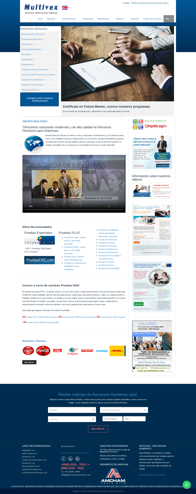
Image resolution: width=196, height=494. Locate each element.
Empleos (120, 19)
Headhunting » (28, 59)
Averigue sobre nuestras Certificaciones (40, 99)
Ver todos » (29, 362)
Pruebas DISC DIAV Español (112, 317)
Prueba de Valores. (107, 262)
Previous (64, 85)
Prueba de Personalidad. (109, 268)
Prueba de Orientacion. (109, 252)
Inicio (40, 19)
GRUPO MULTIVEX (35, 121)
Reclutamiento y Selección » (33, 34)
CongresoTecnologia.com (31, 469)
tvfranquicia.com (28, 463)
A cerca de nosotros (152, 19)
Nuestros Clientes (34, 340)
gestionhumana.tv (68, 446)
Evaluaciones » (28, 64)
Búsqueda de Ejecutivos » (32, 39)
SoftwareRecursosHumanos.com (34, 473)
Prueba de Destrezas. (108, 239)
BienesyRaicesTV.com (31, 466)
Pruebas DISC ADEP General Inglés (41, 317)
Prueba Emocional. (107, 243)
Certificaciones (69, 19)
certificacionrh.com (29, 453)
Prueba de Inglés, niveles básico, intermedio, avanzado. (75, 240)
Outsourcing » (27, 44)
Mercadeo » (27, 54)
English (126, 3)
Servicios (51, 19)
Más (167, 19)
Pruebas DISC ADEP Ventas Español (42, 322)
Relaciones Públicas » (31, 90)
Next (165, 85)
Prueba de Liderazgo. (108, 246)
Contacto (135, 19)
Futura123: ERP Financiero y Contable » (39, 75)
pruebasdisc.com (28, 457)
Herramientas (103, 19)
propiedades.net (28, 450)
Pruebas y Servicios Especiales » (35, 69)
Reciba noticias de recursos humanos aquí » (150, 3)
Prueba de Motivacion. (108, 249)
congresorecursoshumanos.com (34, 460)
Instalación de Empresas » (33, 85)
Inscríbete (98, 429)
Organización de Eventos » (33, 80)
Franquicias (88, 19)
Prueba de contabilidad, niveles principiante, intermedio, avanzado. (109, 233)
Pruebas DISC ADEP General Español (78, 317)
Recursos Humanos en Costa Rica (152, 475)
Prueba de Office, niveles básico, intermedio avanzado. (75, 250)
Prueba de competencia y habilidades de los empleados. (75, 266)
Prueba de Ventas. (107, 265)
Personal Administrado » (32, 49)
